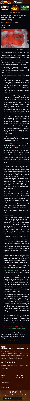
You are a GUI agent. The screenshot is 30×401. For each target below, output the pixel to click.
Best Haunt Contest (21, 377)
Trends (16, 22)
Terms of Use (19, 375)
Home (2, 22)
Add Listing (19, 385)
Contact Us (4, 373)
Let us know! (4, 368)
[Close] (28, 391)
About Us (18, 373)
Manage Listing (5, 387)
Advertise (3, 385)
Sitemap (3, 375)
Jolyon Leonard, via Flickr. (23, 49)
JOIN (24, 398)
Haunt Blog (9, 22)
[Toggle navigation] (27, 2)
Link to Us (3, 377)
